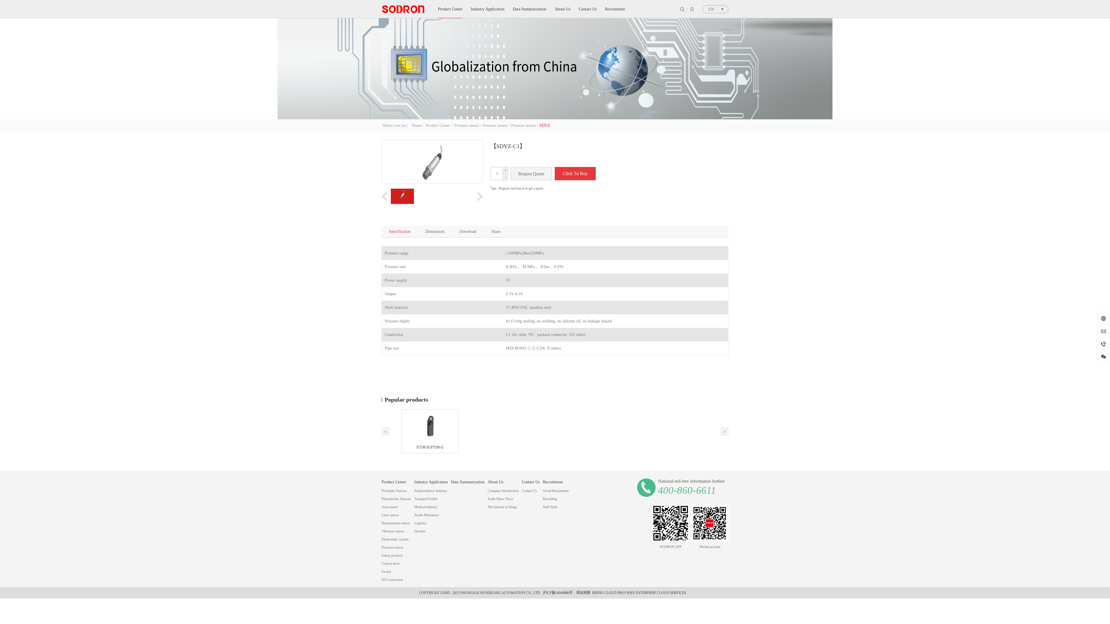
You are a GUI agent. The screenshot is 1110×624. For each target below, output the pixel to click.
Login (692, 9)
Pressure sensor (466, 125)
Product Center (438, 125)
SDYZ (544, 125)
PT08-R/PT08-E (431, 447)
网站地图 (582, 593)
